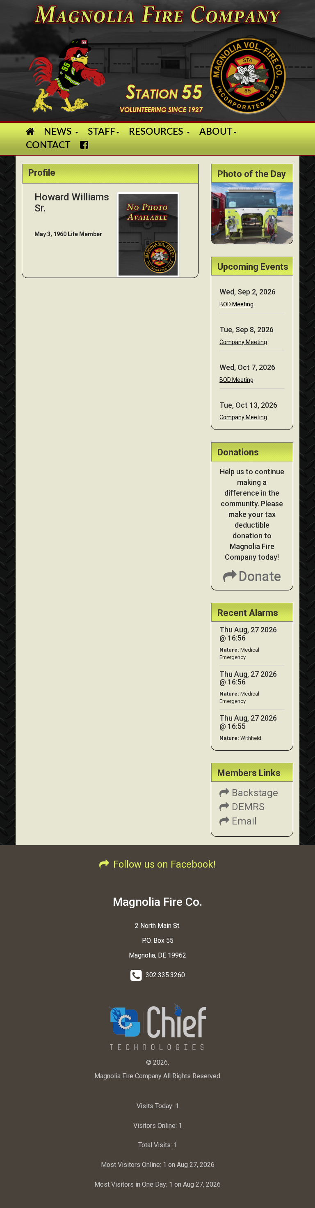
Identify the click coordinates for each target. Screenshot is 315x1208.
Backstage (253, 793)
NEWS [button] (59, 131)
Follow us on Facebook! (164, 864)
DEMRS (247, 807)
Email (243, 821)
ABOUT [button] (216, 131)
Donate (260, 576)
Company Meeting (243, 342)
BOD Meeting (236, 304)
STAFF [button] (101, 131)
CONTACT (48, 145)
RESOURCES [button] (157, 131)
